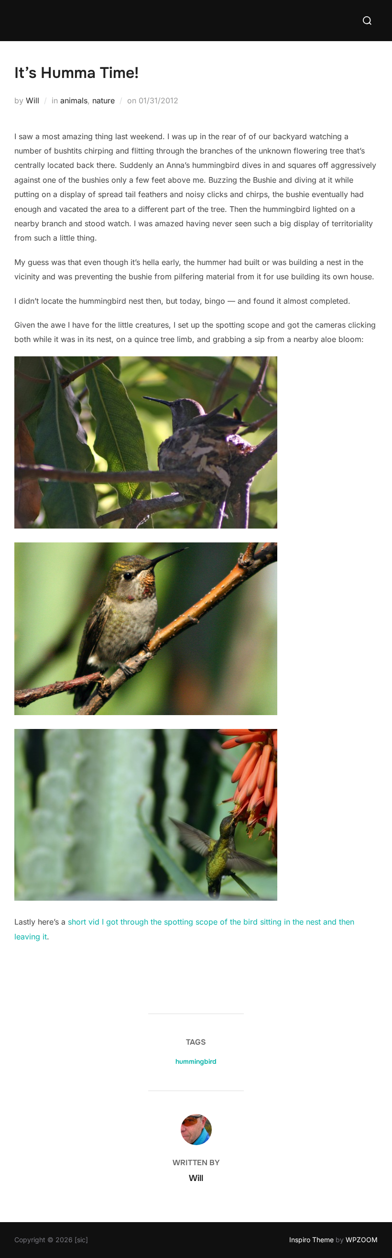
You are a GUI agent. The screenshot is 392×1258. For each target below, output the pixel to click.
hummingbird (196, 1061)
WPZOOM (362, 1240)
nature (103, 100)
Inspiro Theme (311, 1240)
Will (32, 100)
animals (73, 100)
